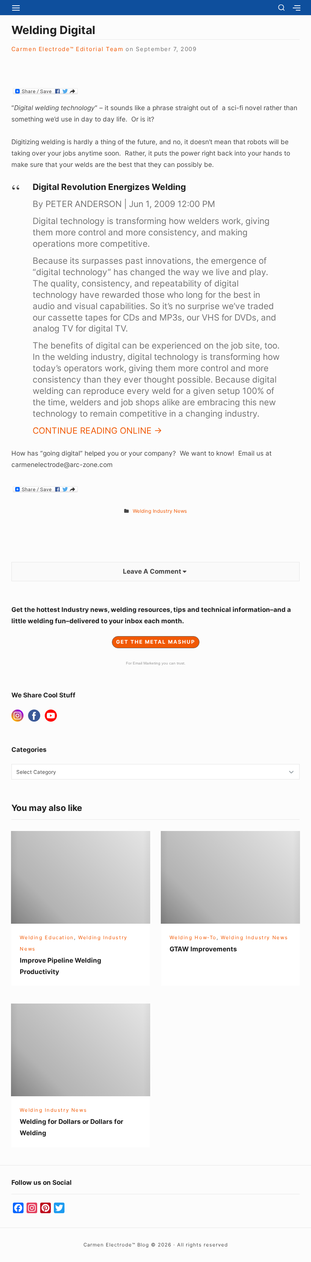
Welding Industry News (160, 511)
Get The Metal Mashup (155, 642)
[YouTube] (51, 716)
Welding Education (47, 937)
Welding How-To (193, 937)
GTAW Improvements (203, 949)
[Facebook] (34, 716)
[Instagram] (17, 716)
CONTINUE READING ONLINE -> (97, 430)
